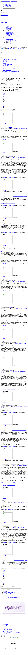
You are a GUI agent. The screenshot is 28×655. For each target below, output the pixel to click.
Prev (4, 94)
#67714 (11, 501)
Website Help (6, 65)
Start (4, 93)
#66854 (10, 248)
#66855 (10, 280)
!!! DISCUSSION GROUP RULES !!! (7, 75)
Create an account (11, 139)
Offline (4, 123)
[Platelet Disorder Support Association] (9, 1)
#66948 (10, 405)
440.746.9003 (3, 620)
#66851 (10, 194)
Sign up (19, 48)
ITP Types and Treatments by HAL (8, 203)
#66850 (10, 156)
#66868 (10, 307)
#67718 (11, 526)
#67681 (11, 428)
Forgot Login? (13, 48)
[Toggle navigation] (1, 52)
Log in (6, 48)
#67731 (11, 558)
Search (2, 9)
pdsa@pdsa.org (8, 609)
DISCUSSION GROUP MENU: (10, 59)
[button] (7, 25)
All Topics (5, 60)
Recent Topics (6, 61)
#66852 (10, 221)
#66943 (10, 370)
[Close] (1, 57)
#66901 (10, 342)
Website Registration (7, 64)
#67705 (20, 464)
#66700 (10, 127)
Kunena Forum (16, 597)
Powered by (10, 597)
